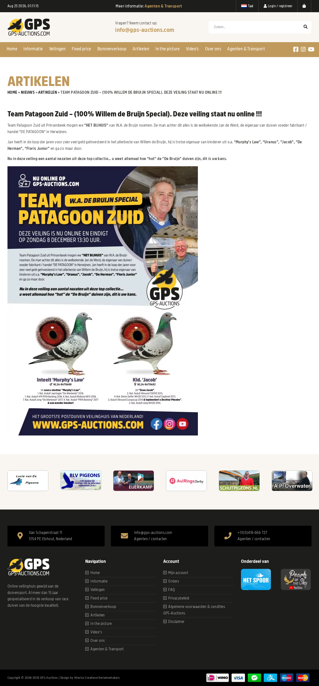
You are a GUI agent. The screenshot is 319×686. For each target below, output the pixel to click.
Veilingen (57, 49)
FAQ (171, 590)
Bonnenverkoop (111, 49)
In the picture (168, 49)
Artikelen (141, 49)
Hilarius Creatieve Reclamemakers (97, 677)
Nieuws (28, 92)
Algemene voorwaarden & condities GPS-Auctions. (194, 610)
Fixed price (81, 49)
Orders (173, 581)
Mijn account (178, 573)
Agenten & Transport (246, 49)
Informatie (33, 49)
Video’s (192, 49)
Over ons (213, 49)
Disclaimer (176, 622)
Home (12, 49)
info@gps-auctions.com (144, 30)
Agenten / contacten (150, 539)
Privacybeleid (178, 598)
